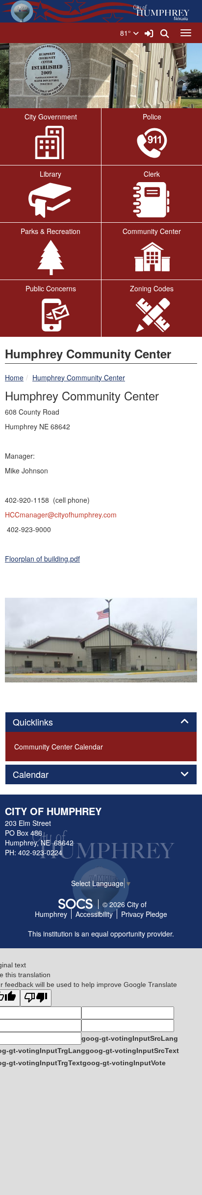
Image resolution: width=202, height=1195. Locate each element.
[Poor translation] (35, 998)
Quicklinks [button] (44, 722)
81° (126, 33)
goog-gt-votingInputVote (124, 1063)
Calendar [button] (41, 774)
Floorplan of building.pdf (42, 558)
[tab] (101, 722)
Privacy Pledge (144, 914)
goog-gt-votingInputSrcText (132, 1050)
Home (14, 377)
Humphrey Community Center (78, 377)
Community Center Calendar (58, 746)
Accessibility (94, 914)
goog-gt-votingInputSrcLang (129, 1038)
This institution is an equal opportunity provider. (101, 933)
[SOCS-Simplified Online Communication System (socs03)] (75, 904)
